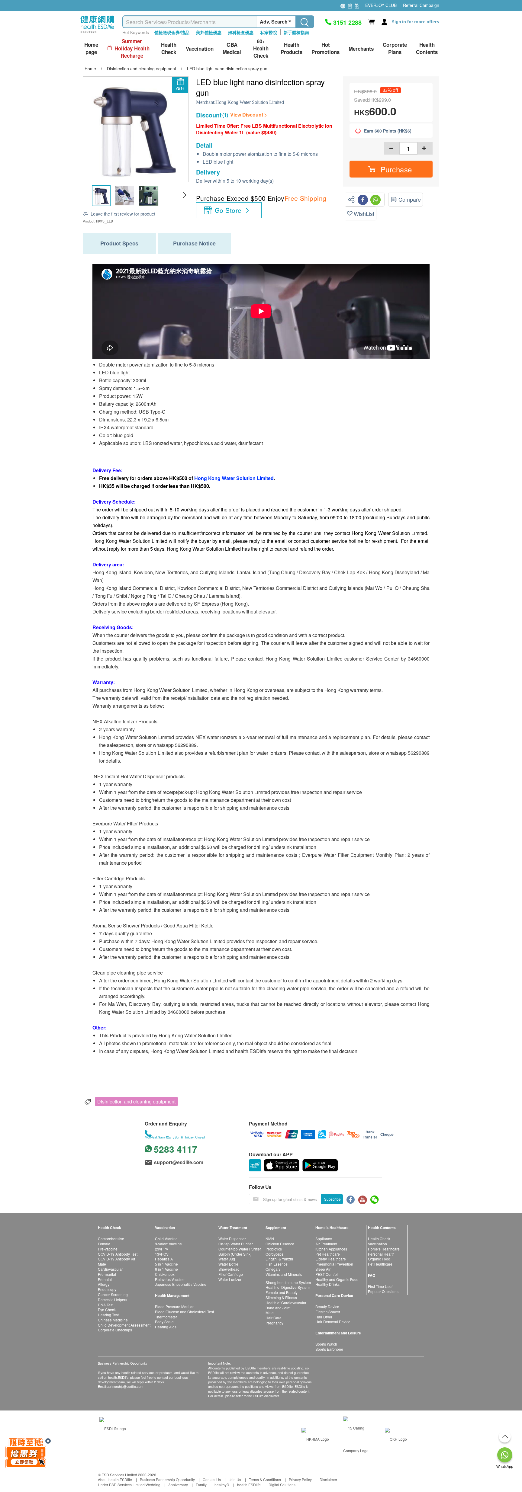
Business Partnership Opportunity (167, 1479)
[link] (112, 1427)
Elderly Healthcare (330, 1258)
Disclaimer (328, 1479)
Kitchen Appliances (331, 1248)
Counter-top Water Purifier (239, 1248)
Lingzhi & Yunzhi (279, 1258)
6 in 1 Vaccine (166, 1269)
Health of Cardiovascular (286, 1302)
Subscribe (332, 1199)
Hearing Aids (165, 1326)
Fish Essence (277, 1263)
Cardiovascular (110, 1269)
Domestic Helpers (112, 1299)
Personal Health (381, 1254)
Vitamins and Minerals (284, 1274)
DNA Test (105, 1304)
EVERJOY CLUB (381, 5)
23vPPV (161, 1248)
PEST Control (326, 1274)
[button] (184, 195)
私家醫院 (268, 32)
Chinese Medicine (113, 1319)
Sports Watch (326, 1343)
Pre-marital (107, 1274)
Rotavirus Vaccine (170, 1279)
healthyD (221, 1484)
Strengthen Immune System (288, 1282)
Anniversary (178, 1484)
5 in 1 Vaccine (166, 1263)
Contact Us (212, 1479)
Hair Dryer (323, 1316)
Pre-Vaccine (108, 1248)
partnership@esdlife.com (125, 1386)
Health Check (379, 1238)
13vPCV (162, 1254)
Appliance (323, 1238)
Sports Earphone (329, 1349)
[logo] (97, 33)
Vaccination (377, 1243)
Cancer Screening (113, 1294)
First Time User (380, 1286)
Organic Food (379, 1258)
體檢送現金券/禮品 (171, 32)
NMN (270, 1238)
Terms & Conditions (265, 1479)
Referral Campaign (421, 5)
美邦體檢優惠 (208, 32)
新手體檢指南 (296, 32)
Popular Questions (383, 1291)
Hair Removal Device (332, 1321)
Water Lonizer (229, 1279)
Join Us (235, 1479)
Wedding (153, 1484)
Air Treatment (326, 1243)
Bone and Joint (278, 1307)
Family (201, 1484)
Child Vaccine (166, 1238)
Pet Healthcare (327, 1254)
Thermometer (166, 1316)
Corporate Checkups (115, 1329)
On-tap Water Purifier (235, 1243)
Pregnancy (274, 1322)
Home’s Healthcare (384, 1248)
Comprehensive (111, 1238)
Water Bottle (228, 1263)
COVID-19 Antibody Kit (116, 1258)
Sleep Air (322, 1269)
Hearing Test (108, 1314)
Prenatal (105, 1279)
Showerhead (229, 1269)
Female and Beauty (282, 1292)
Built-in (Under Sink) (235, 1254)
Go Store (228, 210)
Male (102, 1263)
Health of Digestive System (288, 1287)
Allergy (103, 1284)
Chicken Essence (280, 1243)
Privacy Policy (300, 1479)
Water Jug (226, 1258)
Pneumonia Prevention (334, 1263)
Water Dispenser (232, 1238)
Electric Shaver (327, 1311)
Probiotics (274, 1248)
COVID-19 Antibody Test (117, 1254)
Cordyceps (274, 1254)
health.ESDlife (249, 1484)
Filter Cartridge (230, 1274)
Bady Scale (164, 1321)
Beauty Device (327, 1306)
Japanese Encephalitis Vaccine (180, 1284)
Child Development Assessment (124, 1324)
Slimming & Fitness (281, 1297)
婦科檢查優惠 (240, 32)
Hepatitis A (164, 1258)
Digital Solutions (282, 1484)
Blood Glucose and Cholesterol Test (184, 1311)
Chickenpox (165, 1274)
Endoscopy (107, 1289)
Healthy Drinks (327, 1284)
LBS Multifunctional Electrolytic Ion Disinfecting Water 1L (264, 129)
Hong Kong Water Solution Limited (249, 102)
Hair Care (274, 1317)
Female (104, 1243)
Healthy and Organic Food (337, 1279)
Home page (91, 48)
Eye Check (107, 1309)
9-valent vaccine (168, 1243)
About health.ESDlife (115, 1479)
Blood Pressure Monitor (174, 1306)
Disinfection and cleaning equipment (136, 1101)
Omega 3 (273, 1269)
